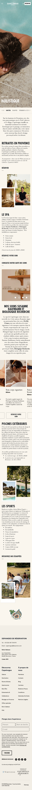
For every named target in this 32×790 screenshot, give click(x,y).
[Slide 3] (22, 297)
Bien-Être (8, 110)
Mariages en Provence (8, 699)
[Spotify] (25, 759)
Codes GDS (5, 659)
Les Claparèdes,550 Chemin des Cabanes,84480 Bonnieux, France (9, 654)
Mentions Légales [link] (23, 699)
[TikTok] (22, 759)
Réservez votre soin (16, 415)
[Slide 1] (15, 297)
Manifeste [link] (21, 674)
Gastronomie (5, 685)
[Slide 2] (19, 297)
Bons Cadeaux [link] (6, 706)
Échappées (14, 110)
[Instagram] (16, 759)
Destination (5, 678)
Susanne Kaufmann (12, 227)
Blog (19, 681)
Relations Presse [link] (23, 689)
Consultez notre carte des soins (14, 263)
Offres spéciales (6, 703)
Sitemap (26, 785)
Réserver (5, 168)
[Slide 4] (26, 297)
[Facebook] (19, 759)
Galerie (4, 674)
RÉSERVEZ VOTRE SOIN (10, 256)
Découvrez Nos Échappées (11, 556)
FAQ (3, 710)
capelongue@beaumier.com (14, 646)
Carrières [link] (20, 685)
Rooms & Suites (6, 681)
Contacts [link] (20, 678)
